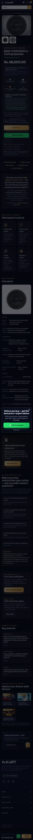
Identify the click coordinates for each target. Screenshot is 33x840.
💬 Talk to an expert (16, 425)
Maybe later (17, 429)
